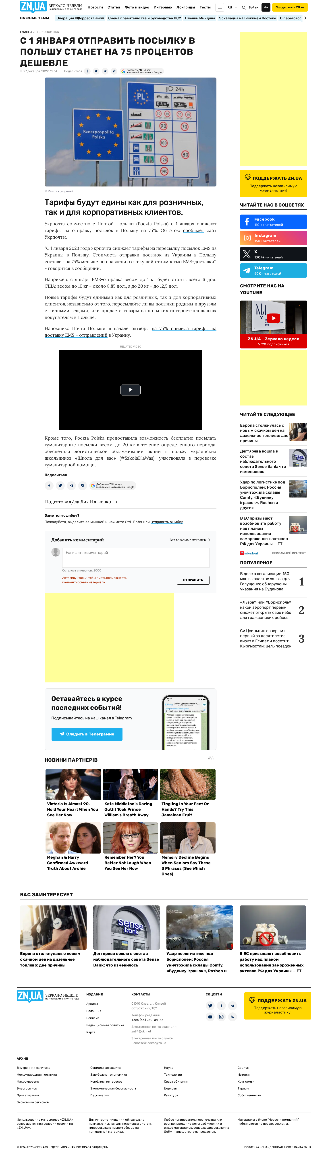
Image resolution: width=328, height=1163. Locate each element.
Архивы (92, 1004)
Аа (266, 7)
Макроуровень (28, 1081)
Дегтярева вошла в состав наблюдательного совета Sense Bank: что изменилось (263, 461)
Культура (171, 1095)
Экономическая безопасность (113, 1088)
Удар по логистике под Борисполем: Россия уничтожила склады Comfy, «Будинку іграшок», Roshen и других (262, 495)
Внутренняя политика (33, 1068)
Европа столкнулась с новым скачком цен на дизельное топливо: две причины (264, 433)
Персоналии (99, 1095)
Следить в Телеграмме (90, 734)
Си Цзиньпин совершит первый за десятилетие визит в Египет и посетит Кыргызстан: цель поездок (266, 638)
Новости (95, 7)
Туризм (243, 1088)
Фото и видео (137, 7)
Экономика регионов (33, 1102)
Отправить (193, 580)
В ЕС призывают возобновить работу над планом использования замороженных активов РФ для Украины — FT (264, 531)
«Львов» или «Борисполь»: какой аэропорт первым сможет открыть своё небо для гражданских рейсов (266, 610)
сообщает (193, 230)
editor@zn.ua (156, 1043)
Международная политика (37, 1075)
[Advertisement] (109, 637)
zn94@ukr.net (141, 1031)
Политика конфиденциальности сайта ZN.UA (277, 1147)
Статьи (114, 7)
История (244, 1075)
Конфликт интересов (106, 1081)
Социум (243, 1068)
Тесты (205, 7)
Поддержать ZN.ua (290, 7)
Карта (90, 1032)
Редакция (93, 1011)
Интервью (163, 7)
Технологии (173, 1075)
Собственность (249, 1095)
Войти (253, 7)
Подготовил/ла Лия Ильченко (78, 501)
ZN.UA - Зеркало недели (273, 338)
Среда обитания (176, 1081)
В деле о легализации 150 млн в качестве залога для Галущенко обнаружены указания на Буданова (265, 581)
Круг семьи (246, 1081)
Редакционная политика (105, 1025)
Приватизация (28, 1095)
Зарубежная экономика (108, 1075)
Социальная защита (105, 1068)
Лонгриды (185, 7)
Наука (168, 1068)
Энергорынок (27, 1088)
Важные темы (34, 18)
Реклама (93, 1018)
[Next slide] (304, 18)
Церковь (170, 1088)
